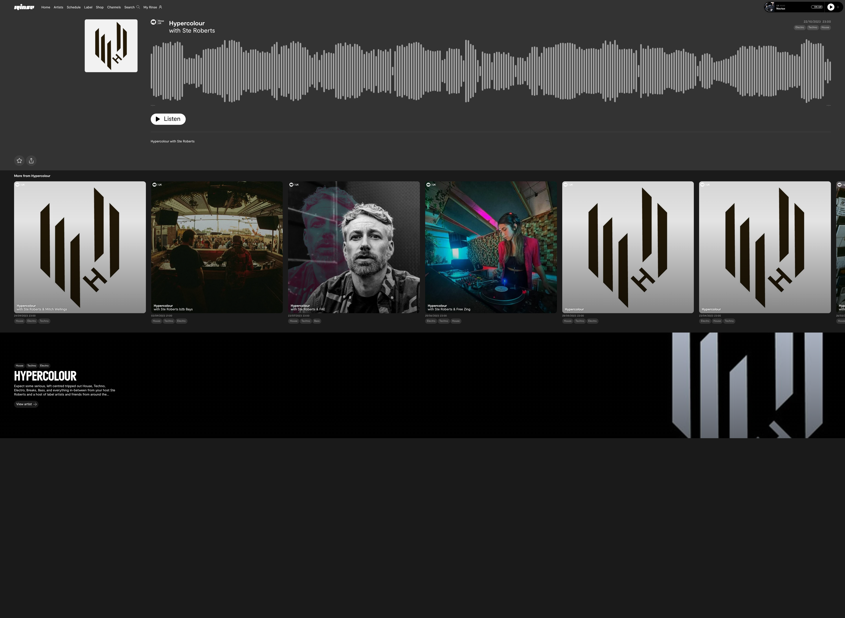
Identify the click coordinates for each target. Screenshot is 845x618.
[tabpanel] (491, 72)
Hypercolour (187, 23)
